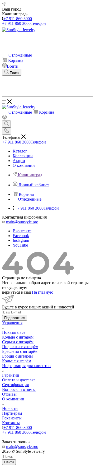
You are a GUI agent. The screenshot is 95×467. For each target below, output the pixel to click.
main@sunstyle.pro (22, 222)
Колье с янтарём (16, 361)
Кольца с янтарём (18, 337)
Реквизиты (12, 418)
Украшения (12, 323)
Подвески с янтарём (20, 346)
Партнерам (12, 413)
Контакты (11, 422)
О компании (13, 399)
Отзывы (9, 394)
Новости (10, 408)
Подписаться (14, 318)
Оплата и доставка (19, 380)
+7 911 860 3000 (17, 18)
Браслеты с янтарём (19, 351)
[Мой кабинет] (4, 118)
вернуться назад (16, 292)
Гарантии (10, 375)
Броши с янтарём (17, 356)
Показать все (13, 332)
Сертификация (15, 384)
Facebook (21, 235)
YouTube (20, 245)
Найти (9, 462)
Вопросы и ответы (19, 389)
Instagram (21, 240)
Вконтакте (22, 231)
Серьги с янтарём (18, 342)
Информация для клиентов (26, 365)
